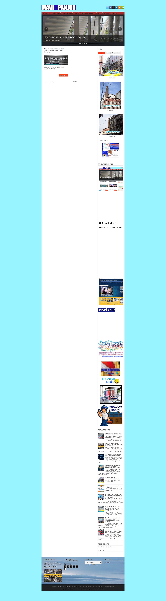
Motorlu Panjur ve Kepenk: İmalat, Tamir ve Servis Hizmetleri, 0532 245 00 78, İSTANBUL (112, 519)
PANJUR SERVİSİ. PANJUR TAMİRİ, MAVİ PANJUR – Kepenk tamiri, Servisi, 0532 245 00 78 (114, 531)
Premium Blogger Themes (89, 588)
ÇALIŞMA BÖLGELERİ (87, 13)
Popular (101, 52)
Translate (96, 564)
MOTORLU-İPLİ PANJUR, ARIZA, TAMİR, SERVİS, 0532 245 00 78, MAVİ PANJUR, (114, 496)
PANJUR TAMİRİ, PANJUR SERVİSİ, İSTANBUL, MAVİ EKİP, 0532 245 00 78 (114, 445)
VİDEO (97, 13)
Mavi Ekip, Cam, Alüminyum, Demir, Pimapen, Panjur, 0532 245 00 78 (54, 49)
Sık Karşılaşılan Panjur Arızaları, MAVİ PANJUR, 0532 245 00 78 (114, 434)
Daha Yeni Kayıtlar (48, 82)
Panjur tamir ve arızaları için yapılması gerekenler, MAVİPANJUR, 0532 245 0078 (112, 466)
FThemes (68, 588)
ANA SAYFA (46, 13)
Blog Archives (115, 52)
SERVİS (77, 13)
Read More (63, 75)
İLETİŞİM (115, 13)
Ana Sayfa (74, 81)
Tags (108, 52)
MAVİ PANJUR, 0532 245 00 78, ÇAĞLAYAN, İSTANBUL (65, 37)
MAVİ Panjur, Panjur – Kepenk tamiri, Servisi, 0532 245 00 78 (113, 455)
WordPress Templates (100, 588)
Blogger (112, 586)
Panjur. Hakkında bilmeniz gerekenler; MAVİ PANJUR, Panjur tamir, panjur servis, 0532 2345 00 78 (114, 508)
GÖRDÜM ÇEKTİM (107, 109)
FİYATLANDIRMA (106, 13)
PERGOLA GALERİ (68, 13)
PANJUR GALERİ (56, 13)
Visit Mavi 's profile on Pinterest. (106, 547)
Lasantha (81, 588)
